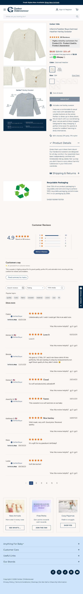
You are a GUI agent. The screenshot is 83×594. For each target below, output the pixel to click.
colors (47, 298)
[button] (81, 297)
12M (52, 82)
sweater (31, 298)
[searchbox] (13, 288)
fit (59, 298)
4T (52, 87)
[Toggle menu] (4, 9)
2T (70, 82)
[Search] (77, 16)
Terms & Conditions (22, 582)
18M (58, 82)
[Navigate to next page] (57, 483)
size (54, 298)
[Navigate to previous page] (26, 483)
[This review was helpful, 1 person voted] (71, 371)
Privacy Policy (8, 582)
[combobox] (41, 16)
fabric (23, 298)
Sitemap (34, 582)
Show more (10, 303)
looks (16, 298)
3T (75, 82)
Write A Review (41, 252)
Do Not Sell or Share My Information (53, 582)
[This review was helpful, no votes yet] (71, 326)
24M (64, 82)
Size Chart (76, 75)
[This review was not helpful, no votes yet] (75, 326)
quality (9, 298)
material (39, 298)
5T (58, 87)
